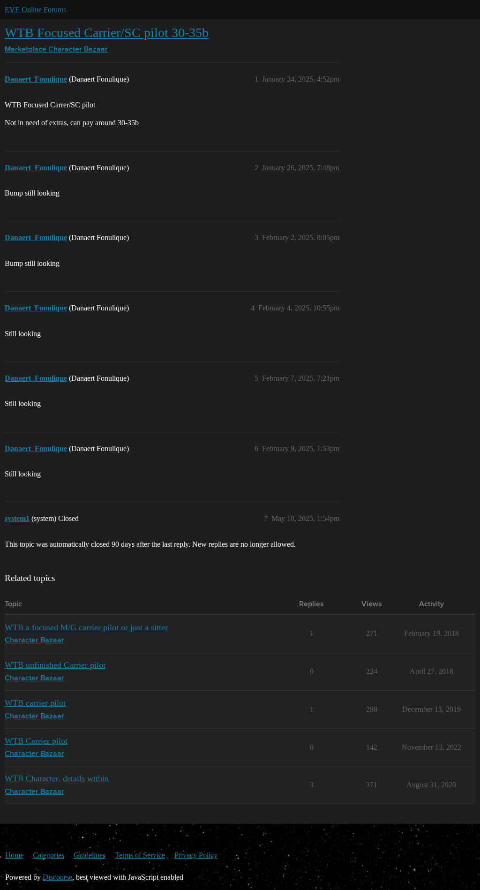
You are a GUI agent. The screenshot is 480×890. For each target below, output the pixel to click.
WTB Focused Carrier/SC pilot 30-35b (107, 32)
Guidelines (89, 855)
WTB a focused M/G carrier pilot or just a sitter (86, 627)
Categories (48, 855)
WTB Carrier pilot (36, 741)
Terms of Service (140, 855)
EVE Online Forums (35, 10)
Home (14, 855)
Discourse (57, 877)
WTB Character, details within (57, 778)
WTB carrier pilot (35, 703)
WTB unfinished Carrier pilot (55, 665)
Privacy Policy (196, 855)
